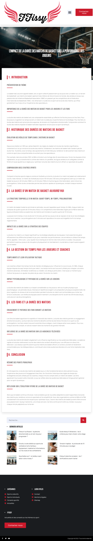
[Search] (83, 420)
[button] (69, 12)
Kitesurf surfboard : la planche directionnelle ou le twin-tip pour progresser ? (30, 434)
